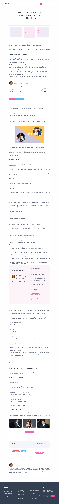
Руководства (44, 34)
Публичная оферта (33, 498)
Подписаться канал (20, 98)
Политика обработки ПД (35, 495)
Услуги (15, 3)
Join (53, 496)
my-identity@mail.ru (20, 496)
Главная (27, 9)
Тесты (19, 3)
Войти (38, 3)
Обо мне (33, 3)
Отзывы (24, 3)
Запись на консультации (34, 490)
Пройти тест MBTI (40, 452)
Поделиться (16, 451)
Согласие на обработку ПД (35, 496)
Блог (28, 3)
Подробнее (12, 98)
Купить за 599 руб (36, 294)
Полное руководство (30, 431)
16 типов (32, 9)
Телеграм (23, 451)
